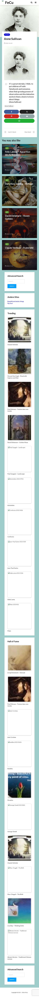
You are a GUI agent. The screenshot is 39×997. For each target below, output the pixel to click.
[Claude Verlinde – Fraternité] (19, 255)
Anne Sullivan (9, 106)
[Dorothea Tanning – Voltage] (19, 191)
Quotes (7, 34)
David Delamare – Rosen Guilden (17, 217)
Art (7, 148)
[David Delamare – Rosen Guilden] (19, 223)
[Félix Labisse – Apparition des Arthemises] (19, 159)
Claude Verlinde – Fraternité (19, 247)
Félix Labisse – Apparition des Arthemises (17, 153)
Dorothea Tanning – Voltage (19, 183)
